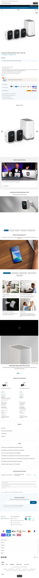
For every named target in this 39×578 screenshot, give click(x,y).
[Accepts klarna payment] (18, 535)
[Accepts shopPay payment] (3, 535)
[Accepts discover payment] (18, 531)
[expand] (36, 60)
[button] (37, 1)
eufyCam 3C (6, 230)
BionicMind (17, 230)
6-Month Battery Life (31, 230)
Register (33, 502)
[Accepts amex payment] (8, 531)
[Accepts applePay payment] (13, 531)
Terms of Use (15, 505)
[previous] (2, 210)
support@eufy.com (6, 518)
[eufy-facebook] (3, 557)
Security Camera (6, 492)
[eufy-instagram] (1, 557)
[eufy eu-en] (18, 10)
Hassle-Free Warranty (16, 522)
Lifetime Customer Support (17, 524)
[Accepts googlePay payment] (24, 531)
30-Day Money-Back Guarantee (18, 520)
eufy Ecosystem (19, 275)
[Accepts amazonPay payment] (3, 531)
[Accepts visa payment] (13, 535)
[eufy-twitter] (5, 557)
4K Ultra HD (12, 230)
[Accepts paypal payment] (34, 531)
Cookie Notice (14, 570)
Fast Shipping (14, 518)
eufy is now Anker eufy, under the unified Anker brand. (19, 7)
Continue (35, 3)
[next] (36, 210)
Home (2, 492)
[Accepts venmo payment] (8, 535)
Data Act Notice (30, 570)
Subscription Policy (22, 570)
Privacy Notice (21, 505)
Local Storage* (23, 230)
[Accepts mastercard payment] (29, 531)
